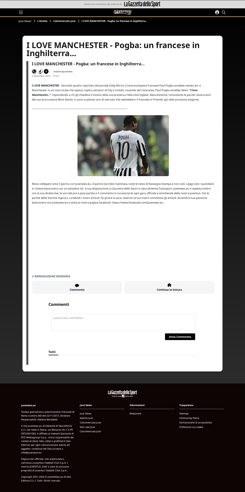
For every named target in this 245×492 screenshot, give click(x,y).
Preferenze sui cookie (191, 427)
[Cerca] (224, 12)
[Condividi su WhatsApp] (34, 71)
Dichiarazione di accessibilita (195, 422)
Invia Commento (180, 337)
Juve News (24, 21)
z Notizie (42, 21)
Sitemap (183, 413)
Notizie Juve (86, 418)
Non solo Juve (87, 427)
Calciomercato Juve (64, 21)
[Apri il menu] (20, 12)
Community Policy (189, 418)
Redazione (135, 413)
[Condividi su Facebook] (40, 71)
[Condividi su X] (46, 71)
